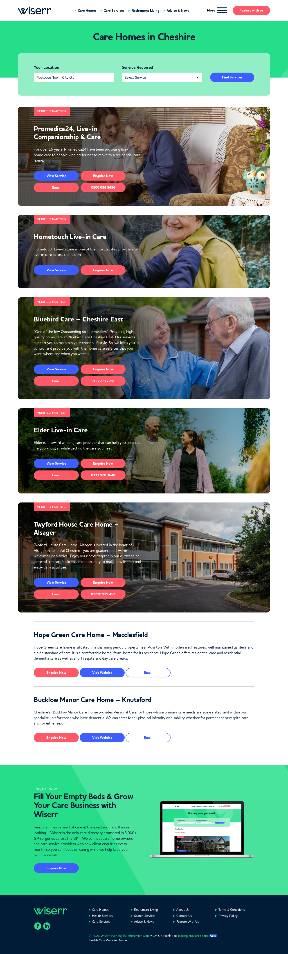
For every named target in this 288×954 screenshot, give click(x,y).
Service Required (137, 67)
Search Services (144, 916)
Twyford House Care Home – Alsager (76, 528)
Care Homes (87, 10)
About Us (182, 910)
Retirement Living (145, 10)
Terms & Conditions (231, 910)
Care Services (114, 10)
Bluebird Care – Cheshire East (78, 319)
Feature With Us (187, 922)
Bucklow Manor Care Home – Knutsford (92, 699)
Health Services (102, 916)
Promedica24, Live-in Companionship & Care (67, 132)
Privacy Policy (228, 916)
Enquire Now (56, 868)
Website (102, 672)
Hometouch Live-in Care (70, 236)
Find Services (232, 77)
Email (56, 187)
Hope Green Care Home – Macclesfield (91, 634)
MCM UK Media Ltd (163, 936)
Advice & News (178, 10)
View (56, 176)
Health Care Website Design (108, 940)
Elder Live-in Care (61, 430)
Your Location (46, 67)
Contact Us (184, 916)
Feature (251, 10)
